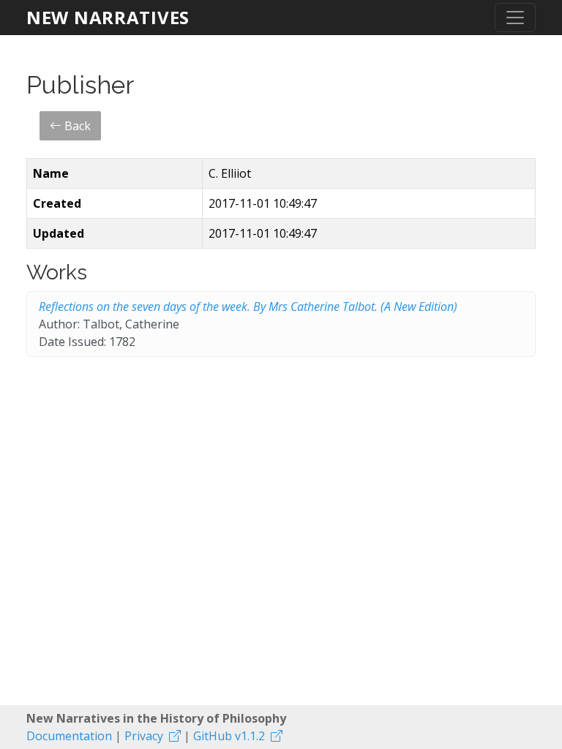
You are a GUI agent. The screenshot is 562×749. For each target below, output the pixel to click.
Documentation (69, 736)
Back (76, 126)
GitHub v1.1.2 (229, 736)
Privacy (143, 736)
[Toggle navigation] (515, 17)
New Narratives (108, 17)
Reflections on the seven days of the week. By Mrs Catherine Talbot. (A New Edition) (248, 306)
